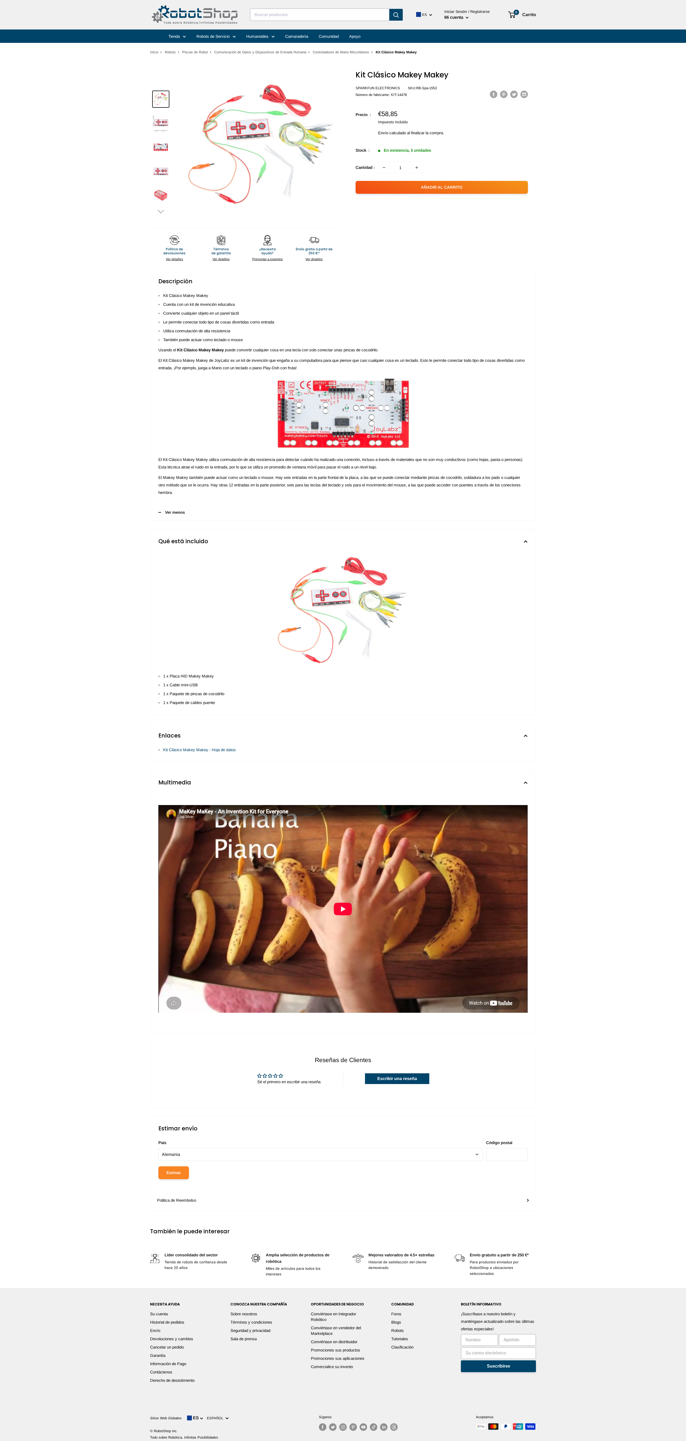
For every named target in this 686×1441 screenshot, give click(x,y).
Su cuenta (159, 1314)
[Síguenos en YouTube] (363, 1427)
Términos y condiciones (251, 1322)
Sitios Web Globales (166, 1418)
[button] (161, 211)
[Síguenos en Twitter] (333, 1427)
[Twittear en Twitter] (514, 94)
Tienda (174, 36)
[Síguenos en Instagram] (343, 1427)
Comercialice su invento (332, 1366)
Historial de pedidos (167, 1322)
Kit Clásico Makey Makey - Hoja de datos (199, 749)
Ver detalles (174, 259)
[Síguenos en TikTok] (373, 1427)
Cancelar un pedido (167, 1347)
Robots (170, 52)
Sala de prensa (243, 1338)
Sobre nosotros (243, 1314)
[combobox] (319, 15)
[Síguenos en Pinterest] (353, 1427)
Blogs (396, 1322)
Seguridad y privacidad (250, 1330)
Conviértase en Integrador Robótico (333, 1317)
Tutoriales (399, 1338)
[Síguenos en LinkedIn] (383, 1427)
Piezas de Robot (195, 52)
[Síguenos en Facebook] (322, 1427)
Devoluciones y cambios (171, 1338)
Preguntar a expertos (267, 259)
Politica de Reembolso (176, 1200)
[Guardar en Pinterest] (504, 94)
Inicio (154, 52)
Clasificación (402, 1347)
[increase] (416, 167)
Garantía (157, 1355)
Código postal (499, 1142)
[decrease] (384, 167)
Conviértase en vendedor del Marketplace (336, 1330)
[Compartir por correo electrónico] (524, 94)
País (162, 1142)
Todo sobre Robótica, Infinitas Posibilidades (184, 1437)
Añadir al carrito (442, 187)
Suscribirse (498, 1366)
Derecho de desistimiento (172, 1380)
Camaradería (296, 36)
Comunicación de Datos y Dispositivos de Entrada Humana (260, 52)
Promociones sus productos (335, 1350)
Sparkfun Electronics (378, 88)
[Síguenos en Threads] (394, 1427)
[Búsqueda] (396, 15)
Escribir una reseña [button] (397, 1078)
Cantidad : (365, 167)
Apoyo (354, 36)
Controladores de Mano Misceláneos (341, 52)
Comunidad (329, 36)
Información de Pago (168, 1363)
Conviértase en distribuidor (334, 1341)
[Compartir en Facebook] (493, 94)
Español (216, 1418)
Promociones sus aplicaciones (337, 1358)
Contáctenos (161, 1372)
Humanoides (258, 36)
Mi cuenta (454, 17)
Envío (155, 1330)
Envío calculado (392, 133)
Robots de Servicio (213, 36)
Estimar (173, 1172)
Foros (396, 1314)
